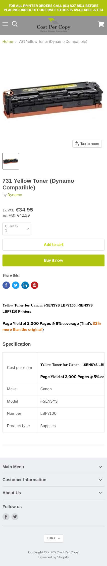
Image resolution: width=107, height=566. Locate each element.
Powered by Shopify (53, 557)
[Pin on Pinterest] (34, 285)
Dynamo (14, 195)
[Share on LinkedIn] (25, 285)
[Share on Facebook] (6, 285)
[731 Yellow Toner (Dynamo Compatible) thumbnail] (11, 161)
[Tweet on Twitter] (15, 285)
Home (7, 42)
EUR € (51, 538)
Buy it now (53, 260)
